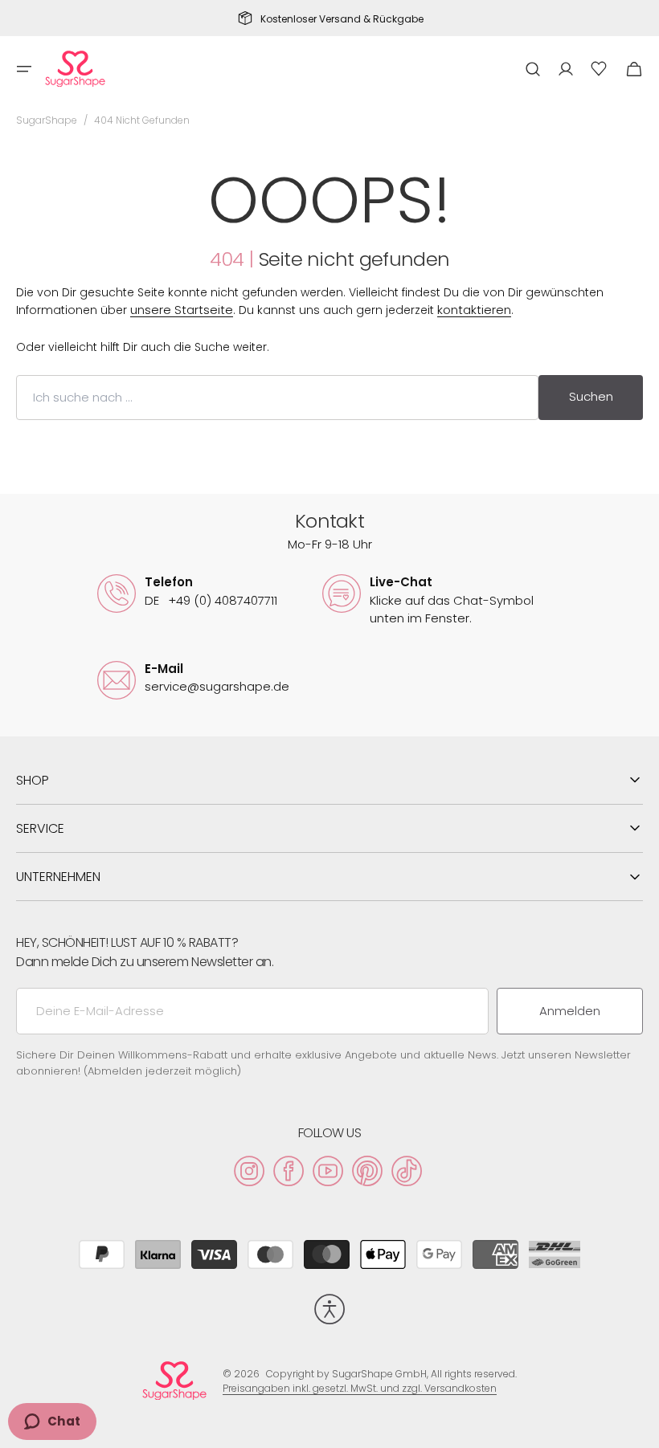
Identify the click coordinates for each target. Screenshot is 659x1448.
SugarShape (46, 120)
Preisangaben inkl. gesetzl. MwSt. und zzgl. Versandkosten (360, 1388)
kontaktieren (474, 309)
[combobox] (277, 397)
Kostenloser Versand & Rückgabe (342, 19)
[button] (24, 69)
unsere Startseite (181, 309)
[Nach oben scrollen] (640, 1429)
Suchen (591, 396)
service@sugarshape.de (217, 686)
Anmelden (569, 1010)
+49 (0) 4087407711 (211, 600)
